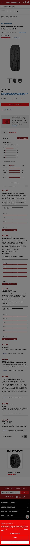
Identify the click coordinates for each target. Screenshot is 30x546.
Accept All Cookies (15, 542)
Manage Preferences (15, 533)
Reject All (15, 537)
